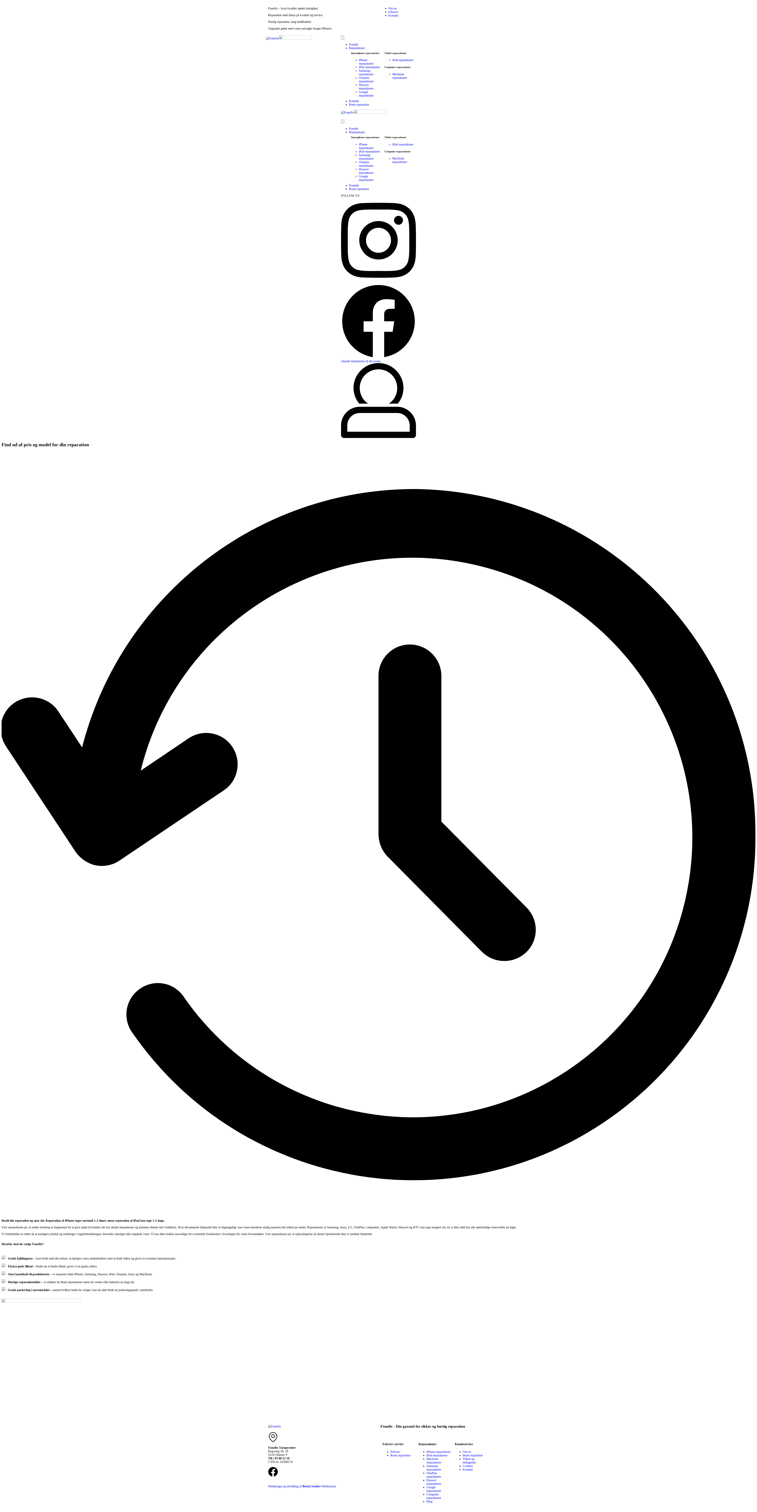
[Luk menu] (342, 122)
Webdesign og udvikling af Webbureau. (302, 1486)
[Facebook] (273, 1472)
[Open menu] (342, 37)
